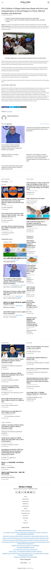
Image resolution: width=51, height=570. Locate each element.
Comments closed (30, 194)
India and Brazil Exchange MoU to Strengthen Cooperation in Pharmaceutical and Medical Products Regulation (36, 224)
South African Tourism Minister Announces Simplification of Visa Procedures (31, 244)
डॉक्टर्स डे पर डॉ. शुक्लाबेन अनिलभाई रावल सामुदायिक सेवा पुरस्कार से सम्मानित (14, 303)
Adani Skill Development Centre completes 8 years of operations (14, 312)
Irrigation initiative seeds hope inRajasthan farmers (9, 155)
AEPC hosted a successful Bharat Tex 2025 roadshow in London (11, 412)
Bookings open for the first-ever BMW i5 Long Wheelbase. (25, 545)
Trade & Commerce (25, 511)
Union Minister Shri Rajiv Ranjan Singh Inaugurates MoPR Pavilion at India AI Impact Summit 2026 (12, 167)
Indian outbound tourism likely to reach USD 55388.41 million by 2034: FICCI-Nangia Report (32, 269)
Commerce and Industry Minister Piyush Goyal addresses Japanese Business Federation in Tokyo (12, 360)
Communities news (15, 285)
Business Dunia (25, 2)
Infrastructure (25, 506)
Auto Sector (25, 515)
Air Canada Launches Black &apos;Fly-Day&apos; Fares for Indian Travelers (32, 304)
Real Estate (25, 518)
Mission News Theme (21, 568)
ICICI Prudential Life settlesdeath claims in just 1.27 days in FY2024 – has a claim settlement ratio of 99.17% (12, 215)
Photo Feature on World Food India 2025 (37, 368)
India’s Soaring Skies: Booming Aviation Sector (30, 288)
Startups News (25, 501)
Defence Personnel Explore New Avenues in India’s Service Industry (37, 347)
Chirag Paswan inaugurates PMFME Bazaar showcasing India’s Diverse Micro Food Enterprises (37, 129)
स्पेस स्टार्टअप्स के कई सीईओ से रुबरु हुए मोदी (25, 547)
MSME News (25, 503)
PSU (25, 520)
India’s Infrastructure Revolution (35, 198)
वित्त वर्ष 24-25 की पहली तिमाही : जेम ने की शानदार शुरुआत (12, 463)
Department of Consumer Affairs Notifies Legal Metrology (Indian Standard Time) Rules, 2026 (14, 292)
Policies (25, 508)
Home (25, 496)
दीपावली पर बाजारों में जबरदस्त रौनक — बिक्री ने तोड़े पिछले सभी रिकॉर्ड (12, 473)
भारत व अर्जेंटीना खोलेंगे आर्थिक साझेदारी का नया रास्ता (14, 258)
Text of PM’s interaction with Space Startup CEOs (25, 549)
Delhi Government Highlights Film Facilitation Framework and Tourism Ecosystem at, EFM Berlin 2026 (31, 321)
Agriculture (23, 285)
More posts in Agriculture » (45, 123)
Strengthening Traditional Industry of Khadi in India (36, 358)
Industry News (25, 499)
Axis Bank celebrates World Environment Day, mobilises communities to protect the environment (12, 227)
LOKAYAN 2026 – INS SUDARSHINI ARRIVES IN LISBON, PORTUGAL (25, 551)
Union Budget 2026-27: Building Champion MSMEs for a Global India (36, 393)
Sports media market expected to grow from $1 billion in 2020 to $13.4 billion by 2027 (12, 400)
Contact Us (25, 522)
